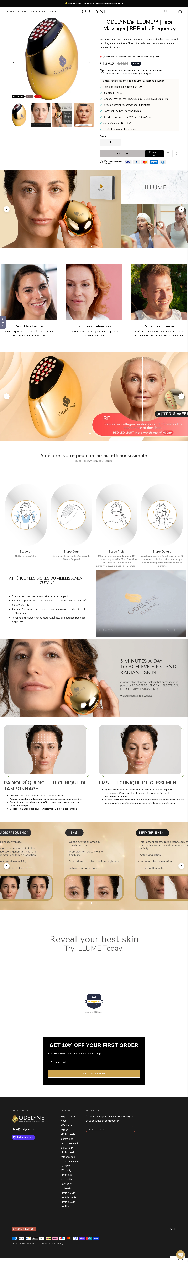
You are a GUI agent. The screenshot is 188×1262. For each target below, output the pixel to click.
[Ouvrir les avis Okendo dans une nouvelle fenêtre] (94, 1012)
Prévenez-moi (154, 154)
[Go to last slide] (13, 62)
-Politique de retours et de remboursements (70, 1157)
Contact (53, 11)
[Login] (173, 11)
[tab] (91, 246)
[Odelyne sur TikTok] (174, 1229)
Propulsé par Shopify (52, 1243)
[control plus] (118, 142)
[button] (19, 115)
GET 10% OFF (94, 659)
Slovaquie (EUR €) (23, 1228)
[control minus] (102, 142)
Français (175, 1259)
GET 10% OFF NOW (94, 1073)
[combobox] (177, 1259)
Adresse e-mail (96, 1126)
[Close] (112, 597)
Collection (23, 11)
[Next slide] (89, 62)
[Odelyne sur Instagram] (171, 1229)
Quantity (104, 136)
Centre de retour (39, 11)
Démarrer (10, 11)
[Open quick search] (166, 11)
